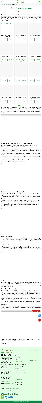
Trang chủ (3, 4)
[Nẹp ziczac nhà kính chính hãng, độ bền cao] (35, 90)
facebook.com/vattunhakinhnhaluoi (12, 388)
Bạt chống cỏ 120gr (35, 76)
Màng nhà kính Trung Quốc (7, 56)
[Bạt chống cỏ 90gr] (21, 70)
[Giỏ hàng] (40, 1)
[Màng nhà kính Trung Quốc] (7, 49)
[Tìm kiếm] (38, 1)
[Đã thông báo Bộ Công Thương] (9, 397)
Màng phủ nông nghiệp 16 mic (21, 56)
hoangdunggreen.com (9, 383)
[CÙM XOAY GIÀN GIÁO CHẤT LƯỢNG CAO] (7, 29)
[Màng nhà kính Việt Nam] (21, 29)
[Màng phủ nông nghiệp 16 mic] (21, 49)
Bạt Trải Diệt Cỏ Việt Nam (7, 97)
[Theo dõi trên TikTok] (6, 394)
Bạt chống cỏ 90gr (21, 76)
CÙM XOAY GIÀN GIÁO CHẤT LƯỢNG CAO (7, 36)
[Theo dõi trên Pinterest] (12, 394)
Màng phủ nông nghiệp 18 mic (35, 56)
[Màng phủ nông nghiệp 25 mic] (7, 70)
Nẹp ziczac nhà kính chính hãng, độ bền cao (35, 98)
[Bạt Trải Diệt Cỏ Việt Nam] (7, 90)
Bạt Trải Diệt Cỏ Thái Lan (21, 97)
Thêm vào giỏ (10, 39)
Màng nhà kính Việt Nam (21, 35)
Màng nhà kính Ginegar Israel (34, 35)
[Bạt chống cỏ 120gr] (35, 70)
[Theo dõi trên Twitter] (8, 394)
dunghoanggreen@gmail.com (9, 390)
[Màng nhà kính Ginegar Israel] (35, 29)
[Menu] (1, 1)
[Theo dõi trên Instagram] (4, 394)
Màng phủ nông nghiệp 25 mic (7, 77)
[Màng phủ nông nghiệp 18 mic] (35, 49)
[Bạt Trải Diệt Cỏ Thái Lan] (21, 90)
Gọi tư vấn (4, 59)
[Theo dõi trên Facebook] (2, 394)
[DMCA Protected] (2, 397)
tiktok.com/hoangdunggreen (10, 386)
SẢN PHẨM (8, 4)
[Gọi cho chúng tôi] (10, 394)
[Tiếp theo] (23, 105)
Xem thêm (4, 343)
